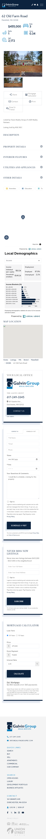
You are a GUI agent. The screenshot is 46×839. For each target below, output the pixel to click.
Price (9, 642)
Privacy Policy (11, 516)
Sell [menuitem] (8, 757)
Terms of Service (13, 535)
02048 (8, 363)
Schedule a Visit (31, 431)
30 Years (12, 635)
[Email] (35, 5)
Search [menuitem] (10, 751)
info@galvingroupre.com (21, 741)
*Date (9, 455)
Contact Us (18, 411)
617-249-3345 (15, 397)
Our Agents (10, 416)
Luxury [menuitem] (10, 781)
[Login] (38, 5)
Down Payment (12, 651)
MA (20, 360)
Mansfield (34, 360)
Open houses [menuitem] (12, 778)
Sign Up (21, 807)
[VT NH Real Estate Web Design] (25, 832)
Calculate (19, 674)
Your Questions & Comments (18, 473)
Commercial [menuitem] (12, 764)
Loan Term (11, 631)
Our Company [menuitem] (13, 767)
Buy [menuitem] (8, 754)
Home (5, 360)
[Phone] (32, 5)
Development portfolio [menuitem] (17, 785)
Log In (12, 807)
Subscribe (18, 601)
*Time (9, 465)
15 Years (21, 635)
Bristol (26, 360)
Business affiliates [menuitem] (15, 788)
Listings (13, 360)
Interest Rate (12, 660)
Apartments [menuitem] (12, 760)
